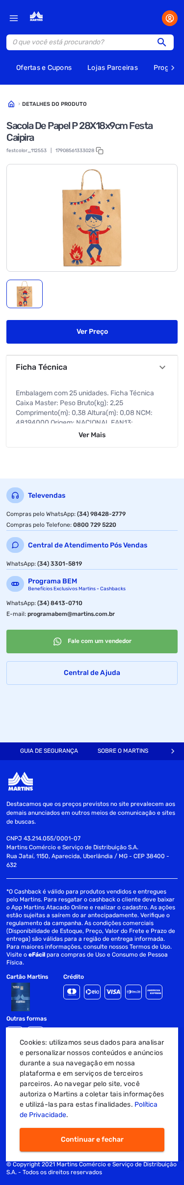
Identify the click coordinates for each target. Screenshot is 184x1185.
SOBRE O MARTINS (123, 750)
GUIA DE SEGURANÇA (49, 750)
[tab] (24, 294)
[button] (165, 42)
